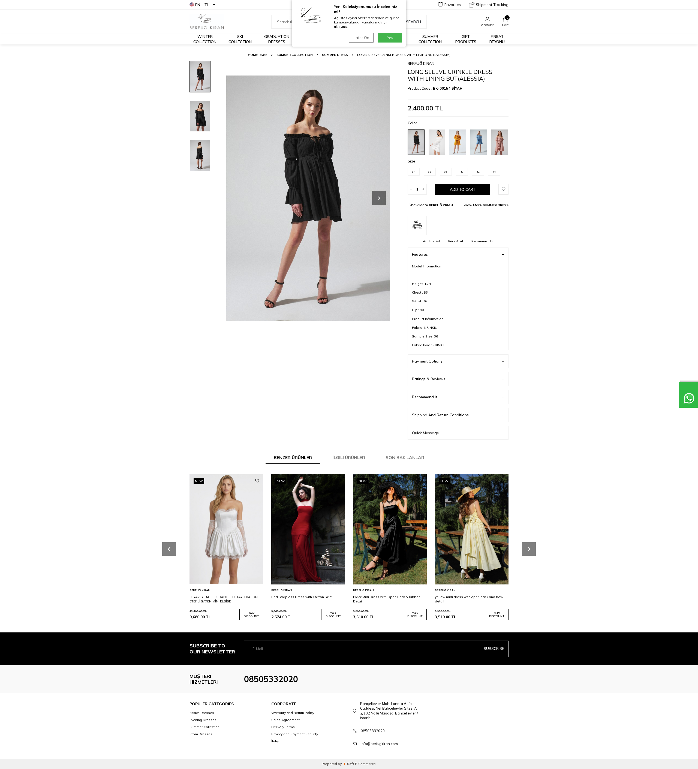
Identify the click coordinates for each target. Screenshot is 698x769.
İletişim (276, 741)
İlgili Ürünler (348, 457)
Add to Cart (463, 189)
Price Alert (455, 241)
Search (413, 21)
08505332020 (271, 679)
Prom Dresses (200, 734)
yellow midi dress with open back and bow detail (469, 599)
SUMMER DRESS (335, 55)
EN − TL (202, 4)
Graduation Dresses (276, 39)
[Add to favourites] (257, 481)
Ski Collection (240, 39)
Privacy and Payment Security (294, 734)
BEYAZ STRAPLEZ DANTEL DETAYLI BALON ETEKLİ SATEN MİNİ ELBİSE (223, 599)
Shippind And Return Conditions (440, 414)
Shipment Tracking (492, 4)
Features (420, 254)
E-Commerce (365, 764)
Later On (361, 37)
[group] (308, 198)
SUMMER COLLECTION (294, 55)
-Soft (349, 764)
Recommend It (482, 241)
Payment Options (427, 361)
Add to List (431, 241)
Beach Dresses (201, 713)
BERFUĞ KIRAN (421, 63)
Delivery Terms (283, 727)
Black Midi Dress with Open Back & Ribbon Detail (386, 599)
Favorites (452, 4)
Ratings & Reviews (428, 378)
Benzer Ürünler (293, 457)
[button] (379, 198)
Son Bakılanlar (405, 457)
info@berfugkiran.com (379, 743)
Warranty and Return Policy (292, 713)
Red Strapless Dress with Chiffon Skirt (301, 597)
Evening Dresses (202, 720)
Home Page (257, 55)
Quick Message (425, 432)
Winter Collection (204, 39)
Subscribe (494, 648)
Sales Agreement (285, 720)
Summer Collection (430, 39)
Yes (390, 37)
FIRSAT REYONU (497, 39)
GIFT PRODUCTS (465, 39)
